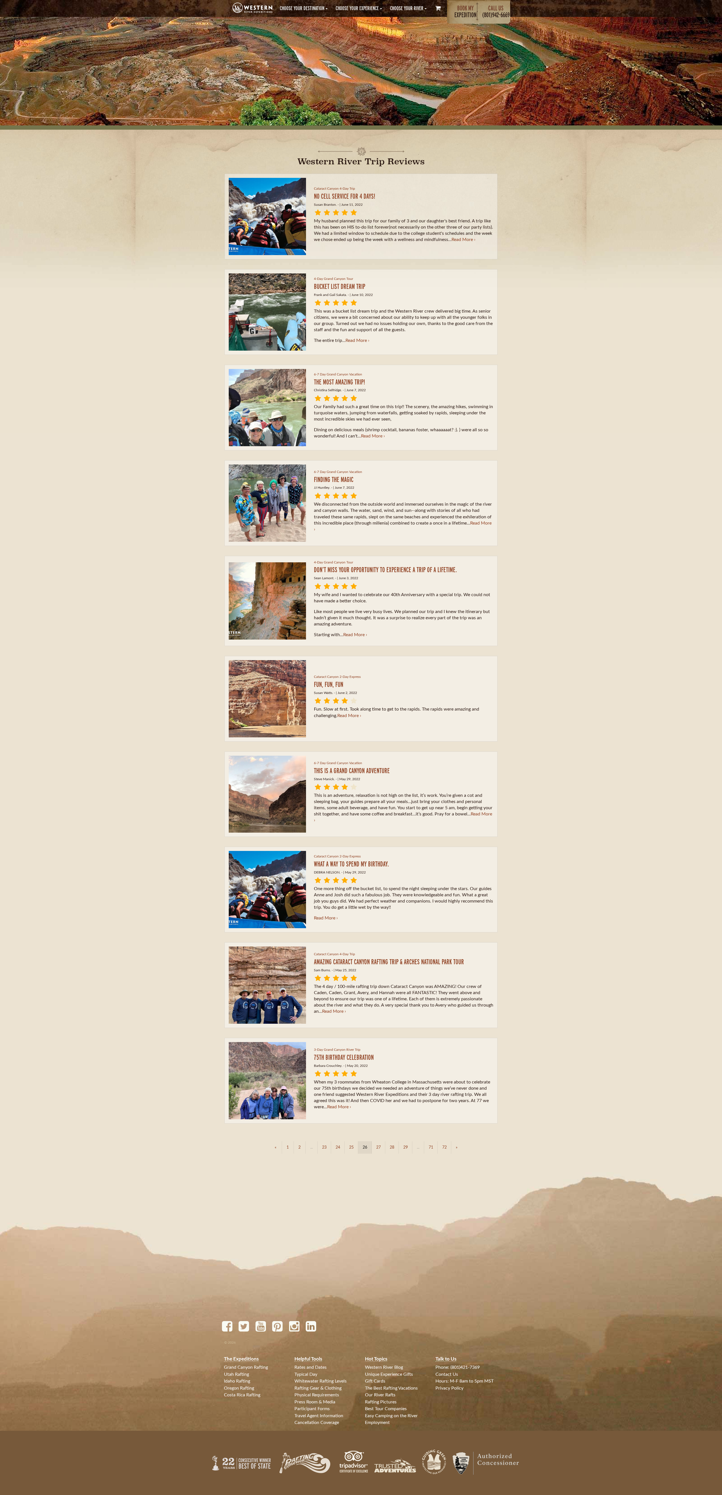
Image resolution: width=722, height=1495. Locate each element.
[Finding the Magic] (267, 503)
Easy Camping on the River (391, 1416)
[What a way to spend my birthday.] (267, 889)
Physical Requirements (316, 1395)
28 (392, 1147)
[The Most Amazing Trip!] (267, 407)
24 (338, 1147)
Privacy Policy (449, 1388)
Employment (377, 1422)
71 (431, 1147)
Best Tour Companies (386, 1408)
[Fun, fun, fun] (267, 698)
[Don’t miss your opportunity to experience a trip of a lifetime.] (267, 601)
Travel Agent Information (318, 1416)
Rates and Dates (310, 1367)
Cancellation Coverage (316, 1422)
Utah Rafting (236, 1374)
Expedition (465, 11)
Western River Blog (384, 1367)
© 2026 (230, 1342)
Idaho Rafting (237, 1381)
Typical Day (305, 1374)
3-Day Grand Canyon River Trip (337, 1049)
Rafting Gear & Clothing (318, 1388)
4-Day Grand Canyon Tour (333, 278)
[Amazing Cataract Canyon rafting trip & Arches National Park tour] (267, 985)
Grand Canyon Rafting (246, 1367)
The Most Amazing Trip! (339, 381)
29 (405, 1147)
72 (444, 1147)
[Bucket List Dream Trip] (267, 312)
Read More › (464, 239)
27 (378, 1147)
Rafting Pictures (381, 1402)
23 (324, 1147)
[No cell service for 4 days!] (267, 216)
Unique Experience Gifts (389, 1374)
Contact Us (446, 1374)
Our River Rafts (380, 1395)
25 (351, 1147)
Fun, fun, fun (328, 684)
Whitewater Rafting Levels (320, 1381)
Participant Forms (312, 1408)
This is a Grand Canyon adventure (352, 770)
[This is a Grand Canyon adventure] (267, 794)
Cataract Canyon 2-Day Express (337, 676)
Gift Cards (375, 1381)
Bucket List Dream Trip (339, 286)
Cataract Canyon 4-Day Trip (334, 188)
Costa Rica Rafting (242, 1395)
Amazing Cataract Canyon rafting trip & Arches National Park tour (389, 961)
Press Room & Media (314, 1402)
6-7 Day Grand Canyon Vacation (338, 374)
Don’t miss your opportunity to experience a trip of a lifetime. (385, 569)
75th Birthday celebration (344, 1057)
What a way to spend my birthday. (351, 863)
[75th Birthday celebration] (267, 1080)
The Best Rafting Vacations (391, 1388)
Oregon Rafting (239, 1388)
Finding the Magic (333, 479)
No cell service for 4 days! (344, 196)
